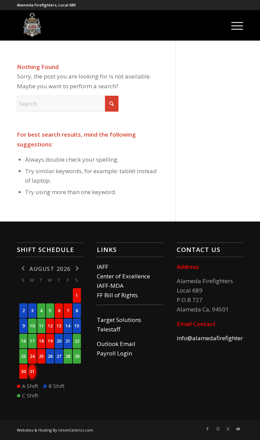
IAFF (102, 267)
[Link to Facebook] (207, 429)
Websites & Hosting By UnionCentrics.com (55, 430)
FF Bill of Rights (117, 295)
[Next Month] (77, 268)
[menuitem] (233, 25)
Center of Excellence (123, 276)
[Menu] (233, 25)
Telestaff (108, 329)
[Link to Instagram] (218, 429)
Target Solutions (119, 320)
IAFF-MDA (110, 286)
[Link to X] (228, 429)
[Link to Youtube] (238, 429)
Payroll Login (114, 353)
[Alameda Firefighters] (32, 25)
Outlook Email (116, 344)
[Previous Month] (23, 268)
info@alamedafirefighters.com (217, 338)
